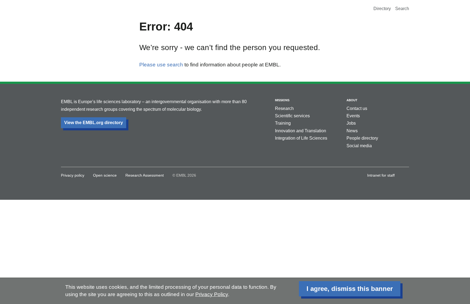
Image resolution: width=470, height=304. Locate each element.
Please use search (161, 64)
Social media (359, 145)
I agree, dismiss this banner (350, 288)
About (352, 100)
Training (283, 123)
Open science (105, 175)
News (352, 130)
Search (402, 8)
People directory (362, 138)
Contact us (357, 108)
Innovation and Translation (300, 130)
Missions (282, 100)
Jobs (351, 123)
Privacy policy (72, 175)
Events (353, 115)
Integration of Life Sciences (301, 138)
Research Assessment (144, 175)
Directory (382, 8)
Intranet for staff (381, 175)
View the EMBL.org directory (93, 122)
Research (284, 108)
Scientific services (292, 115)
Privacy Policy (211, 294)
